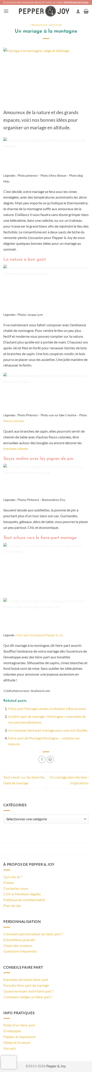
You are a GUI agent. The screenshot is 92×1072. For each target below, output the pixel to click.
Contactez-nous (15, 888)
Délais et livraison (17, 1042)
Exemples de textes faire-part (25, 979)
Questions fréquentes (20, 951)
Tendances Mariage (46, 25)
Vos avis (9, 1048)
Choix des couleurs (17, 945)
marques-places (15, 448)
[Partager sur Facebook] (42, 759)
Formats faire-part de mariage (26, 985)
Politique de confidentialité (24, 900)
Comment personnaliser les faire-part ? (33, 934)
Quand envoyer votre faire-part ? (28, 991)
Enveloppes (12, 1031)
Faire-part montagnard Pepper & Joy (39, 635)
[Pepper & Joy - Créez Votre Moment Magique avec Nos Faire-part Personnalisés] (44, 11)
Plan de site (12, 905)
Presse (8, 882)
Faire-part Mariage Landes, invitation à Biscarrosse (47, 708)
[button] (6, 11)
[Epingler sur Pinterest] (50, 759)
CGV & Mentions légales (22, 894)
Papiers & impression (19, 1036)
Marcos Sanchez (13, 421)
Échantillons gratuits (19, 940)
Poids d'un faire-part (19, 1025)
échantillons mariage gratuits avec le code (46, 2)
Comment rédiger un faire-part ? (27, 997)
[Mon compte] (78, 11)
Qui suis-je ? (12, 877)
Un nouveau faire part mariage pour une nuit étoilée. (48, 730)
